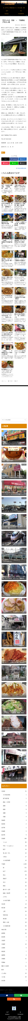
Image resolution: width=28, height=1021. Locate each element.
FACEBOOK (20, 1014)
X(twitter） (7, 1014)
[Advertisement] (14, 403)
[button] (22, 163)
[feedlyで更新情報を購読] (21, 995)
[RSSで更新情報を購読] (14, 999)
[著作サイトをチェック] (7, 995)
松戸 (4, 152)
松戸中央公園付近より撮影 (14, 1016)
